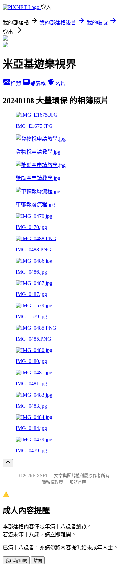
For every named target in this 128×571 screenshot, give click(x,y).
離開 (37, 560)
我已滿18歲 (16, 560)
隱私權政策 (52, 482)
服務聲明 (77, 482)
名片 (60, 84)
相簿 (16, 84)
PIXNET (40, 475)
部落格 (38, 84)
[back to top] (8, 463)
